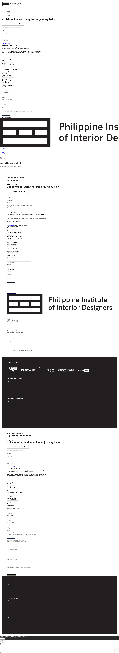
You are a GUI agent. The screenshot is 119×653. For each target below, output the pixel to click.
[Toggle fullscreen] (1, 640)
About (7, 11)
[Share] (2, 640)
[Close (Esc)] (4, 640)
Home (6, 10)
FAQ (7, 13)
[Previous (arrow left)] (0, 641)
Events (8, 12)
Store (7, 15)
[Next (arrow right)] (1, 641)
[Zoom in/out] (0, 640)
